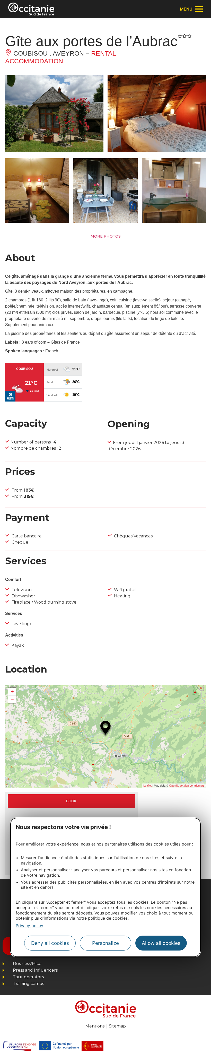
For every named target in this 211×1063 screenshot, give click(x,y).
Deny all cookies (50, 943)
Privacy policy (29, 925)
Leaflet (147, 785)
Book (71, 801)
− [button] (12, 699)
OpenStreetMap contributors (187, 785)
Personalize (105, 943)
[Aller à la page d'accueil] (31, 9)
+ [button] (12, 691)
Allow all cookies (161, 943)
